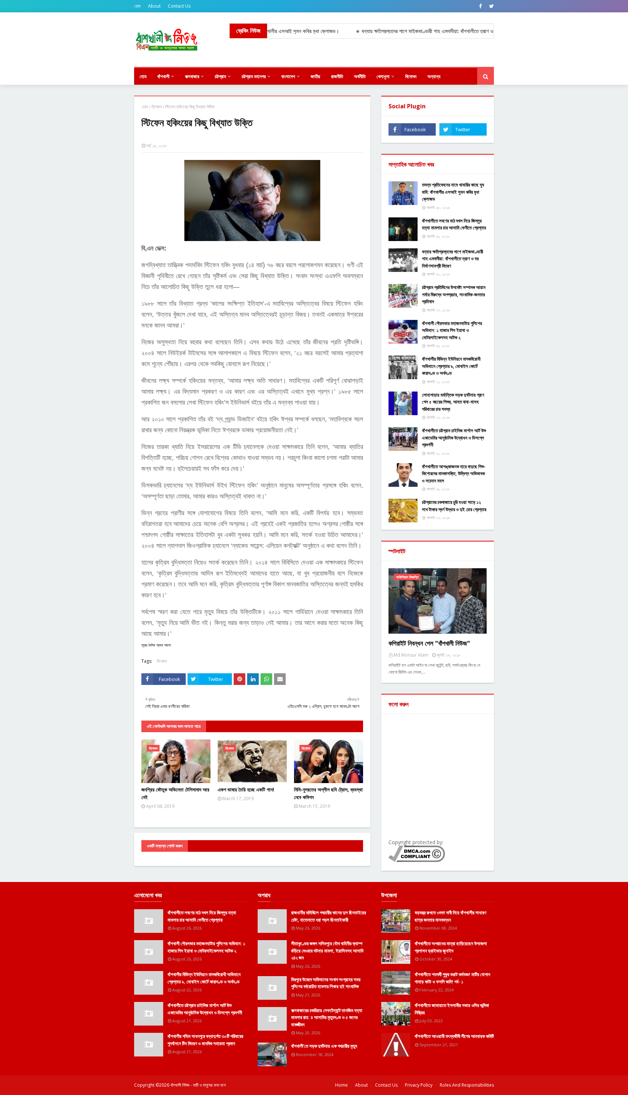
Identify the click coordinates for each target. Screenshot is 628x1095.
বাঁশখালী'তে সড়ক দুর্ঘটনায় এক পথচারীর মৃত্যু (324, 1046)
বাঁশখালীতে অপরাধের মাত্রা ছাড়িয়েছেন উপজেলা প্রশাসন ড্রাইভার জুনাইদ (451, 947)
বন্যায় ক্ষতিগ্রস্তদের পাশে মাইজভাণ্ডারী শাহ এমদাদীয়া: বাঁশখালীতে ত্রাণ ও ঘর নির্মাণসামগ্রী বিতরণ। (419, 31)
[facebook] (480, 6)
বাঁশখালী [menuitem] (163, 76)
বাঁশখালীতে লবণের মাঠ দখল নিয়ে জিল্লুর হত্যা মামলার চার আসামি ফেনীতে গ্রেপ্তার (454, 224)
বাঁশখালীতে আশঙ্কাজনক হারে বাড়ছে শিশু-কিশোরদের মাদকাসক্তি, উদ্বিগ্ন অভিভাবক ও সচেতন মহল (454, 473)
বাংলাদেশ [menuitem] (288, 76)
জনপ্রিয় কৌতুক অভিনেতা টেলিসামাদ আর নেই (175, 793)
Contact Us (179, 6)
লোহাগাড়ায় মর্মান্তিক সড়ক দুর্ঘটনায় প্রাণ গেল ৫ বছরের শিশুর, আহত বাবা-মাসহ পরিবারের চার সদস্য (453, 402)
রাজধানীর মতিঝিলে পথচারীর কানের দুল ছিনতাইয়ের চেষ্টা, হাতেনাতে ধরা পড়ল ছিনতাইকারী (328, 916)
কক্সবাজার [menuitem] (192, 76)
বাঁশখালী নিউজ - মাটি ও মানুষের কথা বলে (198, 1085)
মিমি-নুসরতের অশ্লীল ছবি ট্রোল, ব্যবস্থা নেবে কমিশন (328, 793)
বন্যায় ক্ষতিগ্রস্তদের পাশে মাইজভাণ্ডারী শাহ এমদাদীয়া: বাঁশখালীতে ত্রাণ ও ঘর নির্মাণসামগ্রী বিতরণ (452, 258)
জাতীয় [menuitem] (315, 76)
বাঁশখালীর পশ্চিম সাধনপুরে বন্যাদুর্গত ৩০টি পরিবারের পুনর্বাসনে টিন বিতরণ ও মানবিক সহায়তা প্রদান (205, 1040)
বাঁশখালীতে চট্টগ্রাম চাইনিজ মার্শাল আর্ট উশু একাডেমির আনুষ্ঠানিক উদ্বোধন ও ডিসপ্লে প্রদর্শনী (454, 437)
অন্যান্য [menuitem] (433, 76)
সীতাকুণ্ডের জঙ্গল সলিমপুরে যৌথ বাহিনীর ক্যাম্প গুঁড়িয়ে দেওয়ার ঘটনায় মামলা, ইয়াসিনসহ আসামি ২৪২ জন (327, 950)
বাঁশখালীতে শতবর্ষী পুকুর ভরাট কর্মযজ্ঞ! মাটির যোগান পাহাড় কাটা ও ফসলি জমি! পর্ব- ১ (452, 978)
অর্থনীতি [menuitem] (360, 76)
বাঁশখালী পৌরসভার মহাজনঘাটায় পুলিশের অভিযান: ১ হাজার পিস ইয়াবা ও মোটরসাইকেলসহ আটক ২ (452, 330)
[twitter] (490, 6)
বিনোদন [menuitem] (410, 76)
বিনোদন (157, 107)
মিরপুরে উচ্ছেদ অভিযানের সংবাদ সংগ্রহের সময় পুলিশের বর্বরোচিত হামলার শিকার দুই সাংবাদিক (326, 983)
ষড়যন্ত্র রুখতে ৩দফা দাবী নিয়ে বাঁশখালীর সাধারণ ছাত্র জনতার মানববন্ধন (450, 916)
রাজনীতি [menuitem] (337, 76)
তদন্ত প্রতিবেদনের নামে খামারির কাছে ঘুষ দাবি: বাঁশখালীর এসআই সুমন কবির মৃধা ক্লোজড (453, 191)
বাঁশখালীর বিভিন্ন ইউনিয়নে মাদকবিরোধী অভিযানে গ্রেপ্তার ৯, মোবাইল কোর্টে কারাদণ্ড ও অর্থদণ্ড (451, 366)
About (154, 6)
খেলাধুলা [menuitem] (383, 76)
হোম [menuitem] (143, 76)
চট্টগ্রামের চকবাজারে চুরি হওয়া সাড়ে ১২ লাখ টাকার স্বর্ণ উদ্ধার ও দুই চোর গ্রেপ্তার (454, 506)
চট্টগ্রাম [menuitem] (220, 76)
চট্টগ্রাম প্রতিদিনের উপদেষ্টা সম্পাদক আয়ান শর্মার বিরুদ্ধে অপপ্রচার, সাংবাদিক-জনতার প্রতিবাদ (454, 294)
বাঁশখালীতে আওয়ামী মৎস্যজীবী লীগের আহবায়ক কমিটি (454, 1036)
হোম (137, 6)
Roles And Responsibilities (467, 1085)
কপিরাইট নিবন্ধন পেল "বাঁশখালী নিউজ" (429, 643)
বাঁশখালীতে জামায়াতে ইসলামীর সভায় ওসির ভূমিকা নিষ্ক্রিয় (452, 1009)
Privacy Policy (418, 1085)
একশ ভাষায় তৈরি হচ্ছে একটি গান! (246, 789)
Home (341, 1085)
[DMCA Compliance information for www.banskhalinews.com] (417, 860)
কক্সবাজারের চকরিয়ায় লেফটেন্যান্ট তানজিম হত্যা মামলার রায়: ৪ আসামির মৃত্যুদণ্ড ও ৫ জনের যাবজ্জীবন (326, 1017)
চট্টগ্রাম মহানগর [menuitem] (254, 76)
